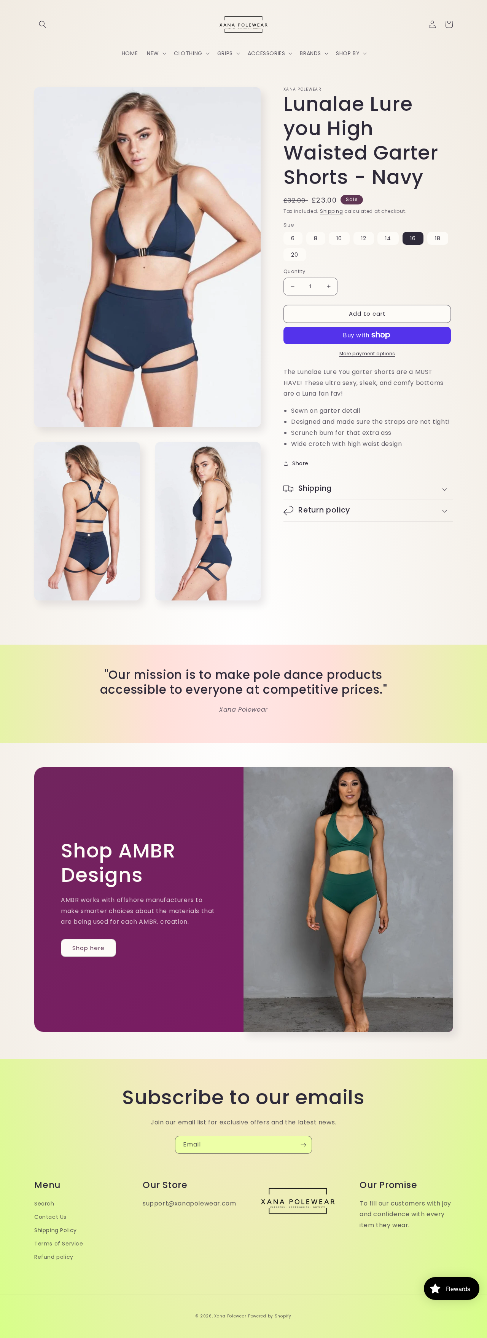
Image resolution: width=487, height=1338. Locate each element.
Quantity (294, 271)
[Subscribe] (303, 1145)
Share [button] (300, 463)
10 (339, 238)
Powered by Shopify (269, 1316)
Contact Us (50, 1217)
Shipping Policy (55, 1230)
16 (413, 238)
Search (44, 1203)
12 (363, 238)
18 (438, 238)
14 (388, 238)
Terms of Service (58, 1243)
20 (294, 255)
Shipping (331, 211)
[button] (42, 24)
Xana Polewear (230, 1316)
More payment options (367, 353)
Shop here (88, 948)
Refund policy (53, 1257)
